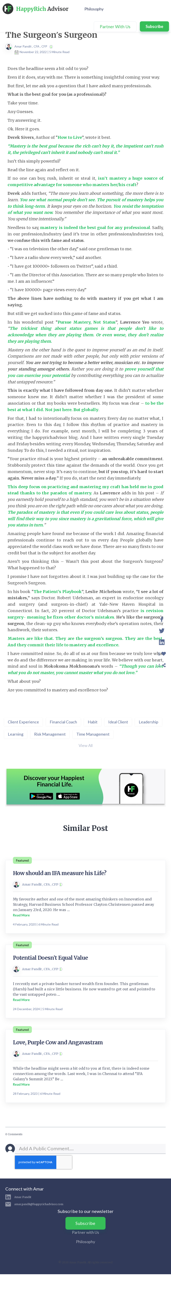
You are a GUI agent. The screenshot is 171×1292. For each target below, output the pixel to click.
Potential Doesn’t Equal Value (50, 957)
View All (86, 745)
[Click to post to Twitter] (162, 630)
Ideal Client (118, 721)
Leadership (148, 721)
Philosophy (94, 8)
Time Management (93, 734)
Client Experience (23, 721)
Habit (93, 721)
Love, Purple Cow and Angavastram (58, 1042)
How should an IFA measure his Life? (59, 873)
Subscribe (154, 26)
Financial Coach (63, 721)
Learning (15, 734)
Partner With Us (115, 26)
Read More (21, 915)
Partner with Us (85, 1232)
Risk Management (50, 734)
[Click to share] (162, 618)
